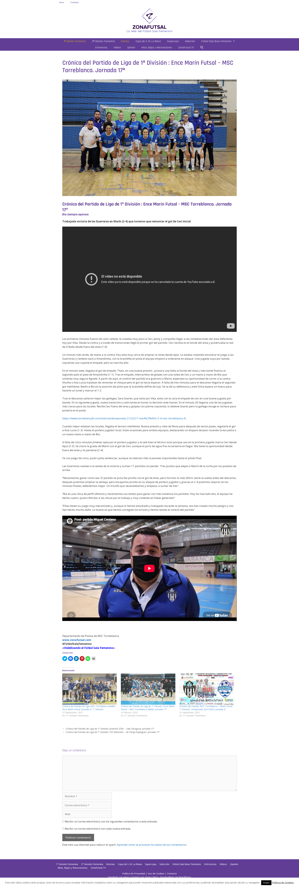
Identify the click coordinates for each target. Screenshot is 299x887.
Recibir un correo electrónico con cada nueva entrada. (98, 828)
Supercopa (173, 41)
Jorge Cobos (151, 877)
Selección (190, 41)
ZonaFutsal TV (186, 47)
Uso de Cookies (156, 873)
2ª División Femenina (103, 41)
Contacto (74, 2)
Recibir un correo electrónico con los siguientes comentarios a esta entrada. (111, 821)
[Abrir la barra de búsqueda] (202, 47)
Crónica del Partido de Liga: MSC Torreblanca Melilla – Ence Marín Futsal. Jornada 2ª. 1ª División (89, 708)
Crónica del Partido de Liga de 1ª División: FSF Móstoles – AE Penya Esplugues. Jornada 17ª (113, 732)
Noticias (125, 41)
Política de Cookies (283, 882)
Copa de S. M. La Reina (148, 41)
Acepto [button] (266, 882)
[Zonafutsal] (149, 20)
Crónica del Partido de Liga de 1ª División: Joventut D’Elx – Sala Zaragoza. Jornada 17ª (110, 728)
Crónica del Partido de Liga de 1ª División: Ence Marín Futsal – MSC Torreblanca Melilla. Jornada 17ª (148, 708)
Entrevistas (101, 47)
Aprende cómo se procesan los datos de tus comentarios (151, 844)
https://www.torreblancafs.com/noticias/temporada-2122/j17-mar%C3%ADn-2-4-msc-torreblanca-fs (124, 418)
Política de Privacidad (133, 873)
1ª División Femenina (75, 41)
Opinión (131, 47)
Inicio (61, 2)
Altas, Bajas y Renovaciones (156, 47)
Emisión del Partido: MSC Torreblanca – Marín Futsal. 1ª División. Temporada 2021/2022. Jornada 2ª (206, 708)
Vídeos (117, 47)
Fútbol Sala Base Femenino (216, 41)
